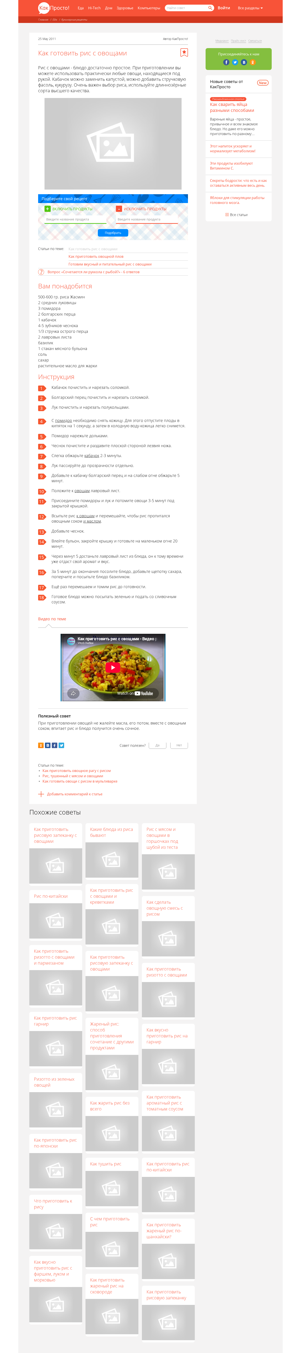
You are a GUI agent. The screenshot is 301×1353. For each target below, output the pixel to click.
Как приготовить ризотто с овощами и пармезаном (54, 957)
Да (158, 745)
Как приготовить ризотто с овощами (167, 972)
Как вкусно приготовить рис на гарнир (167, 1036)
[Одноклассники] (253, 62)
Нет (179, 745)
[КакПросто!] (53, 8)
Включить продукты (72, 209)
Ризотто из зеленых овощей (54, 1082)
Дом (108, 8)
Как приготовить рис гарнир (55, 1021)
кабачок (91, 455)
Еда (81, 8)
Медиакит (222, 41)
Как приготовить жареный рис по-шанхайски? (164, 1231)
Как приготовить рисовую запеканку (166, 1295)
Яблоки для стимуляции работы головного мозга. (237, 200)
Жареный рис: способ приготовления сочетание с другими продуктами (112, 1036)
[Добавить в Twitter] (61, 745)
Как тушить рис (105, 1164)
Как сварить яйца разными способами (232, 107)
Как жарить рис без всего (110, 1106)
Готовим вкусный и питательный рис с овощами (110, 264)
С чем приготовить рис (110, 1222)
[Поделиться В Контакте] (47, 745)
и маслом (92, 521)
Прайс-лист (238, 41)
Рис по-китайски (51, 896)
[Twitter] (235, 62)
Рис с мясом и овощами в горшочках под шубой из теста (162, 838)
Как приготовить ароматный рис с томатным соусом (165, 1103)
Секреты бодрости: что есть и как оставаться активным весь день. (238, 183)
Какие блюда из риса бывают (111, 832)
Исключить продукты (145, 209)
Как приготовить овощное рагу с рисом (77, 770)
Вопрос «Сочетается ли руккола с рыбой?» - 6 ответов (93, 271)
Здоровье (125, 8)
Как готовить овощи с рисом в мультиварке (80, 781)
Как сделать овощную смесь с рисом (165, 908)
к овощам (85, 515)
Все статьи (239, 214)
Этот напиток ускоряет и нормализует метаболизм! (232, 148)
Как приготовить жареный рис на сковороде (107, 1286)
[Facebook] (226, 62)
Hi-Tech (94, 8)
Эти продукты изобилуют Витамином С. (231, 166)
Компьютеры (149, 8)
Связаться (255, 41)
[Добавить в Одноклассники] (41, 745)
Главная (43, 19)
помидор (63, 420)
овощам (82, 490)
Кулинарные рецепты (74, 19)
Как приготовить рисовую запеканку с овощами (55, 835)
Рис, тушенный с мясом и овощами (73, 775)
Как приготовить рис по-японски (55, 1143)
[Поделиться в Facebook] (54, 745)
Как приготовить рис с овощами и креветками (111, 896)
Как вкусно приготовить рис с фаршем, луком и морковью (53, 1271)
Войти (224, 7)
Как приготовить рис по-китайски (168, 1167)
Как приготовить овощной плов (96, 256)
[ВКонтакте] (244, 62)
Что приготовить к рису (53, 1204)
